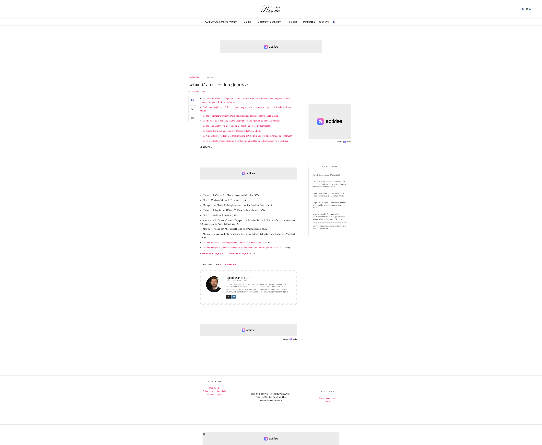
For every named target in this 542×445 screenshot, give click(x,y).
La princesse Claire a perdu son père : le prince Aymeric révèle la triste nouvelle (329, 194)
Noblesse (293, 22)
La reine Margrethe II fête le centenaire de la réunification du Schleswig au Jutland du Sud (243, 247)
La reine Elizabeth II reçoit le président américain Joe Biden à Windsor (234, 242)
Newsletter (308, 22)
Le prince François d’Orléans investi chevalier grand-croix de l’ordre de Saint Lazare (240, 115)
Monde (247, 22)
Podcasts (324, 22)
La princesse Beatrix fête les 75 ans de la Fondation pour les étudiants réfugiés (237, 125)
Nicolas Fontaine (198, 91)
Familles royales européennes (221, 22)
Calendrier (193, 77)
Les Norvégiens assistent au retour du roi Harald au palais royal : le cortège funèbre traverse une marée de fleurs (329, 184)
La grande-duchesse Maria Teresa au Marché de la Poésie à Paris (232, 130)
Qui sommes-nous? (327, 397)
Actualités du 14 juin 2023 (241, 253)
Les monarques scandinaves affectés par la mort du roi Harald (329, 227)
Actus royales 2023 (227, 264)
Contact (327, 401)
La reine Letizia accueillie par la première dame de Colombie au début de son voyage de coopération (247, 135)
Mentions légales (214, 394)
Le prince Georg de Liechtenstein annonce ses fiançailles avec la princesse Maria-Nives (329, 205)
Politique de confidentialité (214, 391)
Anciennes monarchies (269, 22)
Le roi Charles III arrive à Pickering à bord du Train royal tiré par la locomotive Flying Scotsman (245, 140)
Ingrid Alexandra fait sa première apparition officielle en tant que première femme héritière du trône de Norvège (329, 216)
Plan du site (214, 387)
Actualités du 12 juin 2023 (214, 253)
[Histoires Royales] (271, 9)
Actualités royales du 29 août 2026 (326, 175)
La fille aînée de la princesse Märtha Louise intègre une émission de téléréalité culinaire (241, 120)
